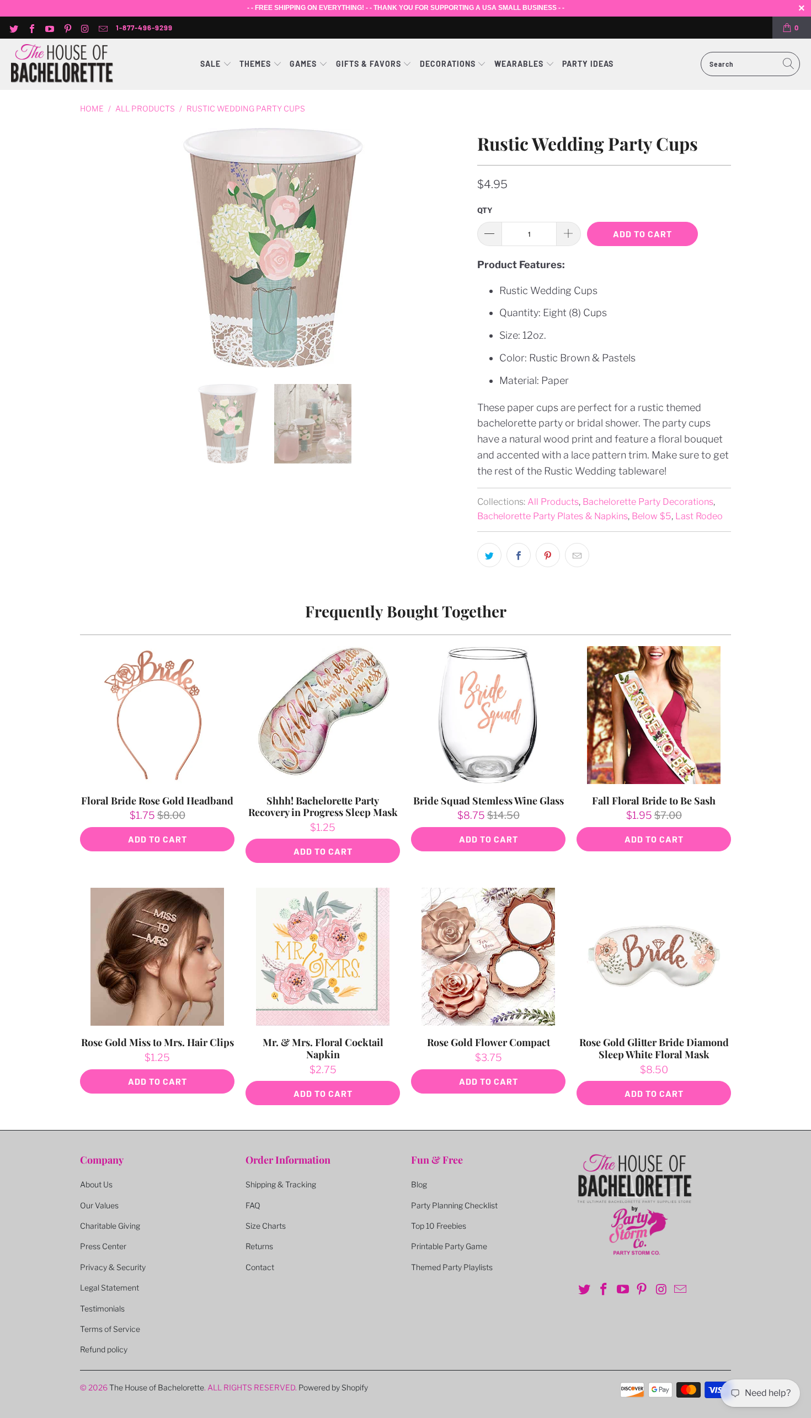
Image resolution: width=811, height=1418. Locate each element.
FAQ (253, 1205)
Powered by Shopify (333, 1387)
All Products (553, 501)
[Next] (456, 247)
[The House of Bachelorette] (62, 64)
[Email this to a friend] (577, 555)
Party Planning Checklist (454, 1205)
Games (304, 63)
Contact (260, 1267)
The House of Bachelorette (156, 1387)
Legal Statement (109, 1287)
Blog (419, 1184)
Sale (211, 63)
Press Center (103, 1246)
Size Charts (266, 1225)
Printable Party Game (449, 1246)
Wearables (518, 63)
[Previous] (90, 247)
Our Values (99, 1205)
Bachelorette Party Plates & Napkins (552, 515)
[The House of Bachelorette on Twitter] (13, 27)
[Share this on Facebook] (518, 555)
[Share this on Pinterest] (548, 555)
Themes (256, 63)
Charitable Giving (110, 1225)
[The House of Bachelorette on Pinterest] (67, 27)
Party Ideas (587, 63)
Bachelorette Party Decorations (648, 501)
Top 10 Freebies (438, 1225)
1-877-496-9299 (144, 27)
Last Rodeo (699, 515)
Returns (259, 1246)
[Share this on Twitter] (489, 555)
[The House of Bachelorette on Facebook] (31, 27)
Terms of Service (110, 1329)
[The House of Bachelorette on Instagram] (85, 27)
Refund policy (103, 1349)
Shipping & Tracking (281, 1184)
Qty (485, 210)
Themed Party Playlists (452, 1267)
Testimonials (102, 1308)
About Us (96, 1184)
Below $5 (651, 515)
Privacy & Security (113, 1267)
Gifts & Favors (368, 63)
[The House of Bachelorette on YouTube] (49, 27)
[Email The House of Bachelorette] (103, 27)
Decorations (449, 63)
